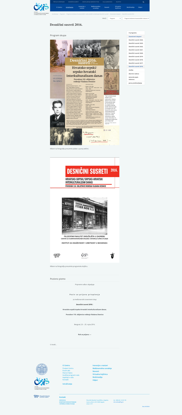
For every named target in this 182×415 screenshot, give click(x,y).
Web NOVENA (146, 406)
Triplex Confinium (58, 2)
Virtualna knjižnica (118, 7)
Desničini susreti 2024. (136, 40)
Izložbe (131, 70)
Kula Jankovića (107, 2)
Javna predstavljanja (135, 83)
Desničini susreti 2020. (136, 53)
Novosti (106, 7)
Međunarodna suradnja (95, 7)
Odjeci (140, 7)
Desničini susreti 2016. (128, 14)
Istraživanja (69, 7)
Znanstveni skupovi (115, 14)
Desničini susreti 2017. (136, 63)
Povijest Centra (68, 368)
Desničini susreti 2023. (136, 43)
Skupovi (118, 2)
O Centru (59, 7)
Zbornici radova (134, 74)
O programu (133, 33)
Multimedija (130, 7)
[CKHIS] (41, 8)
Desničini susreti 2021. (136, 50)
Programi (62, 14)
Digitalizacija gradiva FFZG (90, 2)
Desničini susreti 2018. (136, 60)
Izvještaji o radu (68, 377)
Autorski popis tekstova (133, 78)
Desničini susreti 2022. (136, 46)
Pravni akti (66, 371)
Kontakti (66, 380)
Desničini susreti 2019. (136, 56)
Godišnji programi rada (71, 375)
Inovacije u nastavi (82, 7)
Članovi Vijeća (67, 373)
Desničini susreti (73, 2)
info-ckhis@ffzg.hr (118, 402)
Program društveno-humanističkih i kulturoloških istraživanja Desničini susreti (87, 14)
